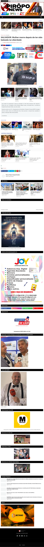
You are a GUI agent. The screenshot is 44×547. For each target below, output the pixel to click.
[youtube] (22, 536)
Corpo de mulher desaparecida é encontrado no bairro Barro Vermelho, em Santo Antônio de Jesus (24, 483)
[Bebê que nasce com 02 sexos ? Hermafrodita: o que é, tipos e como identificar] (3, 494)
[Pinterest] (17, 171)
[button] (41, 1)
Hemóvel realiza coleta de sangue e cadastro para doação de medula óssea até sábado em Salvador (21, 193)
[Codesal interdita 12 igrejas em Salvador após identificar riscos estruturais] (7, 186)
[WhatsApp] (15, 171)
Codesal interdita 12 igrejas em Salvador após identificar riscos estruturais (7, 192)
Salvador (7, 35)
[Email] (19, 171)
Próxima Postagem (39, 209)
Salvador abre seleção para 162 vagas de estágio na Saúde (36, 192)
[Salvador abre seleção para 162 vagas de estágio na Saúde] (36, 186)
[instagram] (24, 536)
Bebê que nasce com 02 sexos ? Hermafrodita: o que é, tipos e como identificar (20, 492)
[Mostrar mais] (21, 171)
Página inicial (3, 35)
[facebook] (17, 536)
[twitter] (20, 536)
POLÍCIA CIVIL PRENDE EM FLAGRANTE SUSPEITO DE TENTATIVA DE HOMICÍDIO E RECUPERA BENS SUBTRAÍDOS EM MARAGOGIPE (25, 1)
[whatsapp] (27, 536)
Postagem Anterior (4, 209)
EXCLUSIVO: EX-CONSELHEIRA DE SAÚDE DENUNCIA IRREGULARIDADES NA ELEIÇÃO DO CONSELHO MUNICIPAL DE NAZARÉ (25, 479)
